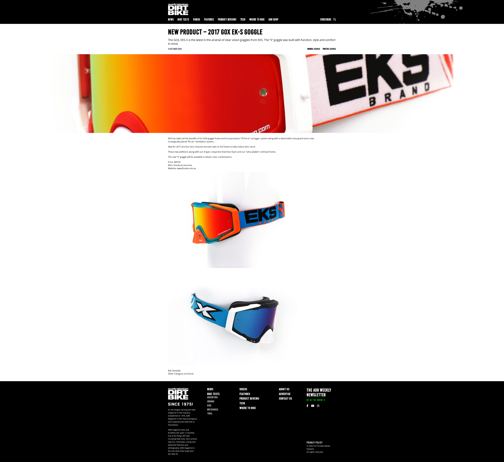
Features (209, 19)
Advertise (285, 393)
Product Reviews (227, 19)
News (171, 19)
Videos (196, 19)
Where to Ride (257, 19)
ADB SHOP (273, 19)
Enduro (210, 401)
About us (284, 389)
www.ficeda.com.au (186, 168)
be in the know (314, 400)
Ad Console (174, 370)
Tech (242, 19)
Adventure (212, 397)
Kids (209, 405)
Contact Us (285, 398)
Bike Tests (183, 19)
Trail (209, 413)
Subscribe (325, 19)
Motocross (212, 409)
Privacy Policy (314, 442)
